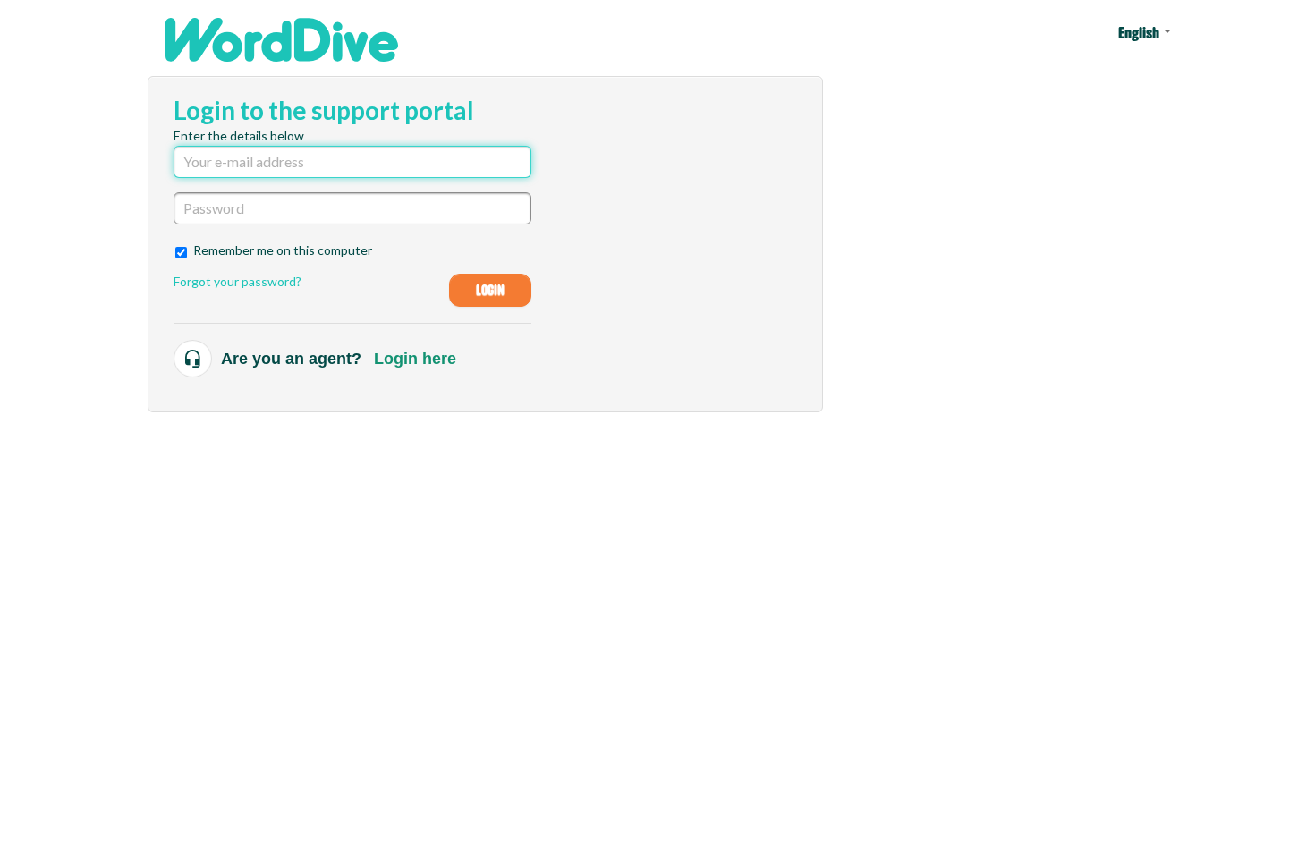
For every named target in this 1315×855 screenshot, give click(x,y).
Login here (415, 359)
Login (490, 290)
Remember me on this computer (282, 250)
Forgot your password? (237, 281)
